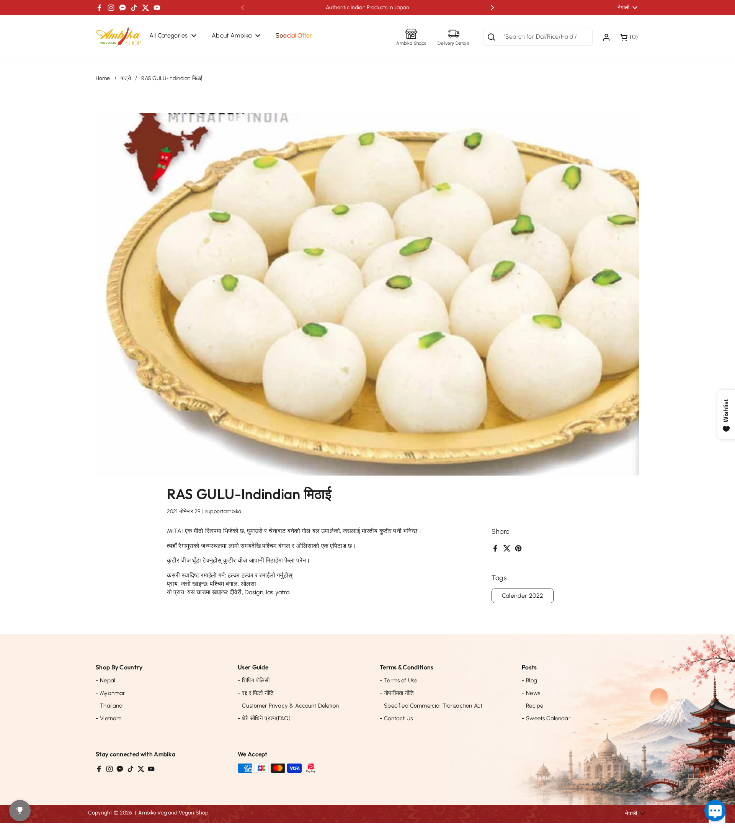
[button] (629, 37)
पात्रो (126, 78)
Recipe (532, 705)
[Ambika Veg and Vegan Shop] (119, 37)
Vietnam (108, 718)
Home (103, 78)
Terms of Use (398, 680)
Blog (529, 680)
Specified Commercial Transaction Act (431, 705)
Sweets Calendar (546, 718)
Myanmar (110, 693)
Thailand (109, 705)
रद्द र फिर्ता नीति (255, 693)
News (531, 693)
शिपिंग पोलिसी (254, 680)
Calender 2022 (522, 595)
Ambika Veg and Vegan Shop (173, 812)
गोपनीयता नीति (397, 693)
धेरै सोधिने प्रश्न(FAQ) (264, 718)
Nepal (105, 680)
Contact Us (396, 718)
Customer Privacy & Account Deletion (288, 705)
